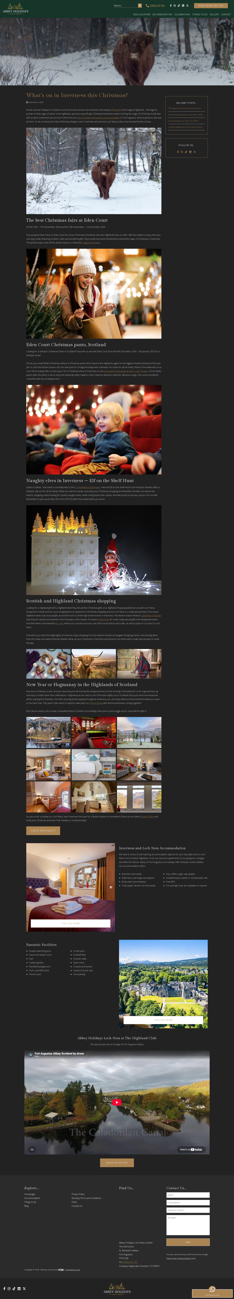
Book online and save (211, 5)
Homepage (29, 1194)
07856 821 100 (157, 6)
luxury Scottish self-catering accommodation (98, 117)
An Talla (59, 623)
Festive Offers (147, 816)
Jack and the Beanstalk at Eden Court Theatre (126, 371)
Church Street (96, 703)
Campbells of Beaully (151, 615)
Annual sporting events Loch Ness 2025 (185, 114)
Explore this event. (91, 242)
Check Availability (43, 830)
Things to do (199, 14)
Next (111, 887)
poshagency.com (73, 1269)
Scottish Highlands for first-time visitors (185, 127)
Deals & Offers (141, 14)
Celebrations (182, 14)
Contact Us (77, 1205)
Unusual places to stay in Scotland (183, 121)
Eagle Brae (104, 619)
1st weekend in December (87, 487)
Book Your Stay (117, 1162)
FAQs (74, 1202)
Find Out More (70, 923)
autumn (117, 109)
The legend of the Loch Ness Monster (184, 108)
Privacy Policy (78, 1194)
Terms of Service (184, 1258)
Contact (226, 14)
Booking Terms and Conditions (86, 1198)
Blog (26, 1205)
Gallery (214, 14)
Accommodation (162, 14)
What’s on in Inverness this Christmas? (77, 95)
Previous (30, 887)
